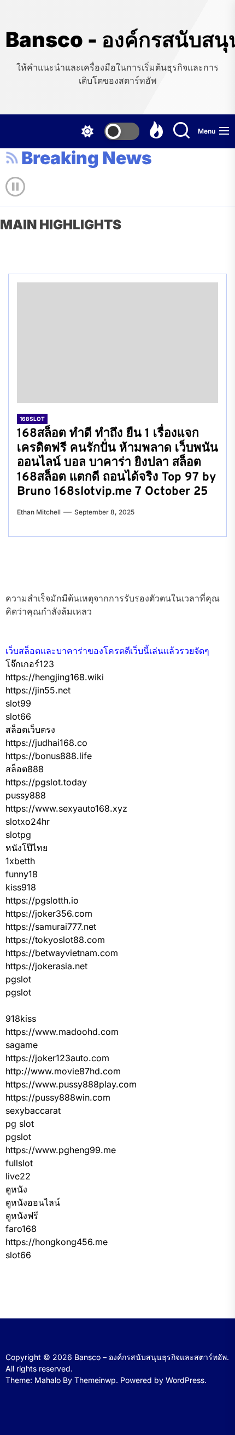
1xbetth (20, 860)
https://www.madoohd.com (62, 1031)
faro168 (21, 1228)
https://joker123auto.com (57, 1057)
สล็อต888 (24, 768)
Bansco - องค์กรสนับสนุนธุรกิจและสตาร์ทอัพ (117, 39)
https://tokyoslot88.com (55, 939)
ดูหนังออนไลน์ (32, 1202)
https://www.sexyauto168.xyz (66, 808)
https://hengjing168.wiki (54, 677)
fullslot (19, 1163)
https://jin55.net (37, 690)
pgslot (18, 979)
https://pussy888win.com (57, 1097)
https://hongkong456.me (56, 1241)
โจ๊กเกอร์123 (29, 663)
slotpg (18, 834)
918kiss (20, 1018)
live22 (18, 1176)
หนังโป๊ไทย (26, 847)
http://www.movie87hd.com (63, 1071)
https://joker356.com (48, 913)
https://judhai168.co (46, 742)
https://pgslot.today (46, 782)
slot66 (18, 716)
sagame (21, 1044)
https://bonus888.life (48, 755)
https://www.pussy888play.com (71, 1084)
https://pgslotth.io (42, 900)
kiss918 (20, 887)
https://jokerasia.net (46, 965)
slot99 (18, 703)
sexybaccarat (33, 1110)
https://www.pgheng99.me (60, 1149)
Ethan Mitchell (39, 512)
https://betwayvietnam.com (61, 952)
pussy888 (25, 795)
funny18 (21, 874)
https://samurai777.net (50, 926)
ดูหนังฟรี (21, 1215)
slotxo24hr (27, 821)
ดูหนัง (16, 1189)
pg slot (19, 1123)
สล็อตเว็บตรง (30, 729)
